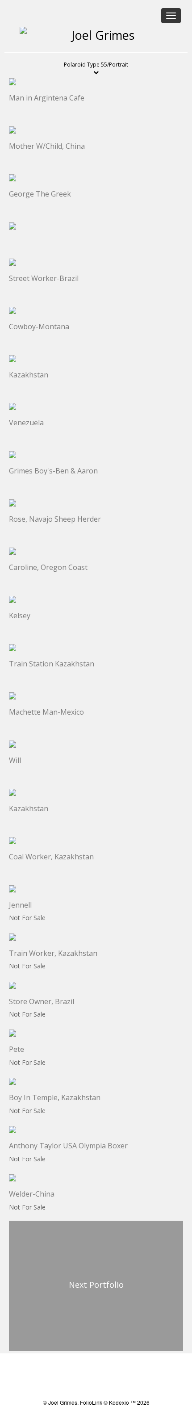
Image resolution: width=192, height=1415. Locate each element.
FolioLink (91, 1402)
